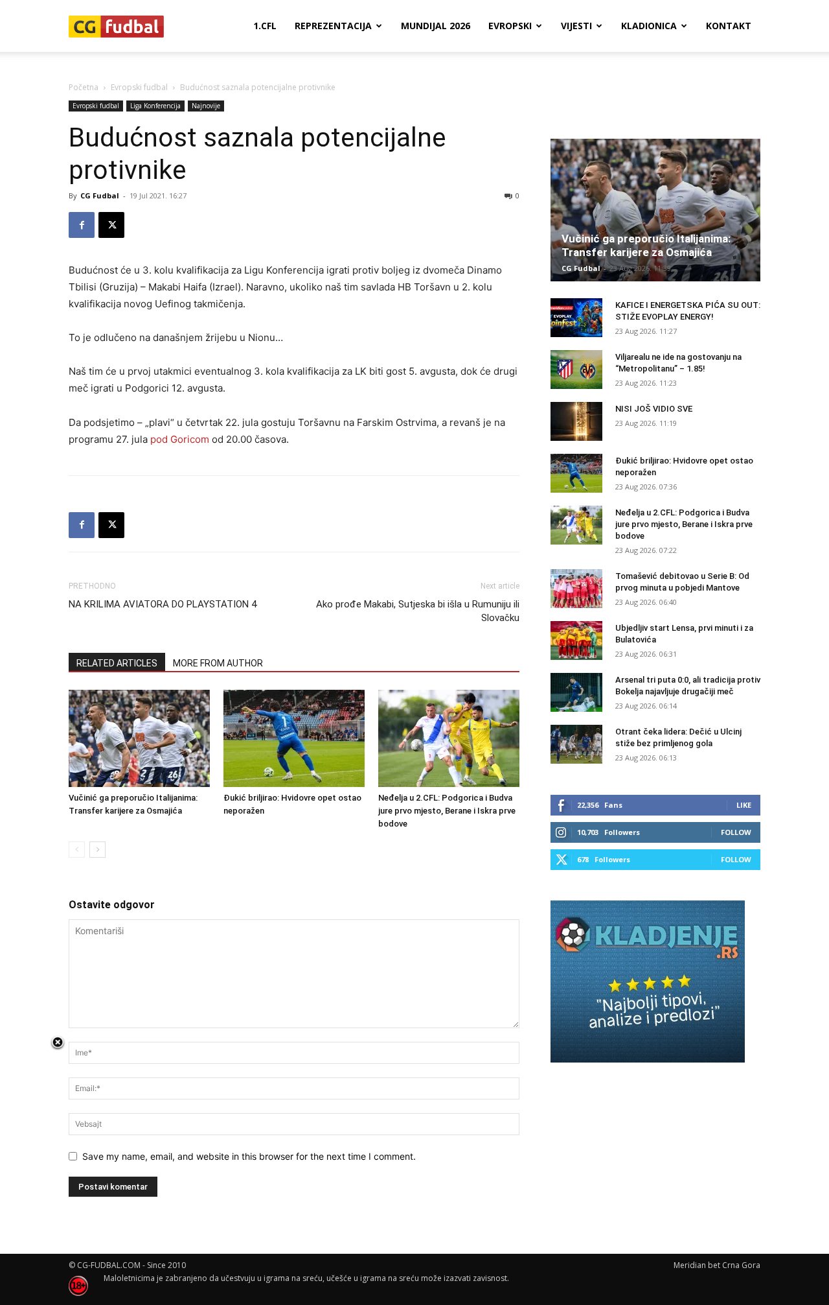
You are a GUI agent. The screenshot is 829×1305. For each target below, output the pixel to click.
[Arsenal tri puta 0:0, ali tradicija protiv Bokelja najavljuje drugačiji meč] (576, 692)
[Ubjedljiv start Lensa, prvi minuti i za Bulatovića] (576, 640)
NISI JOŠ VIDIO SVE (653, 409)
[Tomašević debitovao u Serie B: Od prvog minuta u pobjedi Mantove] (576, 588)
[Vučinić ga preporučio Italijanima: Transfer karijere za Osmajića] (139, 738)
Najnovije (206, 105)
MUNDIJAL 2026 (435, 25)
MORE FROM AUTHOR (218, 663)
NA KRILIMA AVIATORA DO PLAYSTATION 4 (162, 604)
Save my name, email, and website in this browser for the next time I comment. (249, 1156)
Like (743, 805)
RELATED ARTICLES (116, 663)
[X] (111, 225)
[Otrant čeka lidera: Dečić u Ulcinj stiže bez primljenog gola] (576, 744)
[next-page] (97, 849)
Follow (736, 832)
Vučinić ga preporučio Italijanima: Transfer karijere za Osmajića (646, 245)
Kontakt (728, 25)
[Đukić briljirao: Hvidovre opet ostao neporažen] (294, 738)
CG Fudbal (99, 195)
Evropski (510, 25)
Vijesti (576, 25)
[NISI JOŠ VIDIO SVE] (576, 421)
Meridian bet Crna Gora (717, 1265)
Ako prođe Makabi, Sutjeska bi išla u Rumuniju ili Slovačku (417, 611)
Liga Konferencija (155, 105)
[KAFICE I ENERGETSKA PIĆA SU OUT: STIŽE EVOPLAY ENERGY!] (576, 317)
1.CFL (265, 25)
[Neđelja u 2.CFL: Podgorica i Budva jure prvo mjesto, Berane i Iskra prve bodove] (448, 738)
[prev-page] (77, 849)
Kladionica (649, 25)
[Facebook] (82, 225)
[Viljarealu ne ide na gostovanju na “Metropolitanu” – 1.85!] (576, 369)
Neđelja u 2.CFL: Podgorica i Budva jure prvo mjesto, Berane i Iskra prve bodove (447, 811)
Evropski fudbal (139, 87)
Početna (83, 87)
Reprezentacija (333, 25)
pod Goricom (179, 439)
